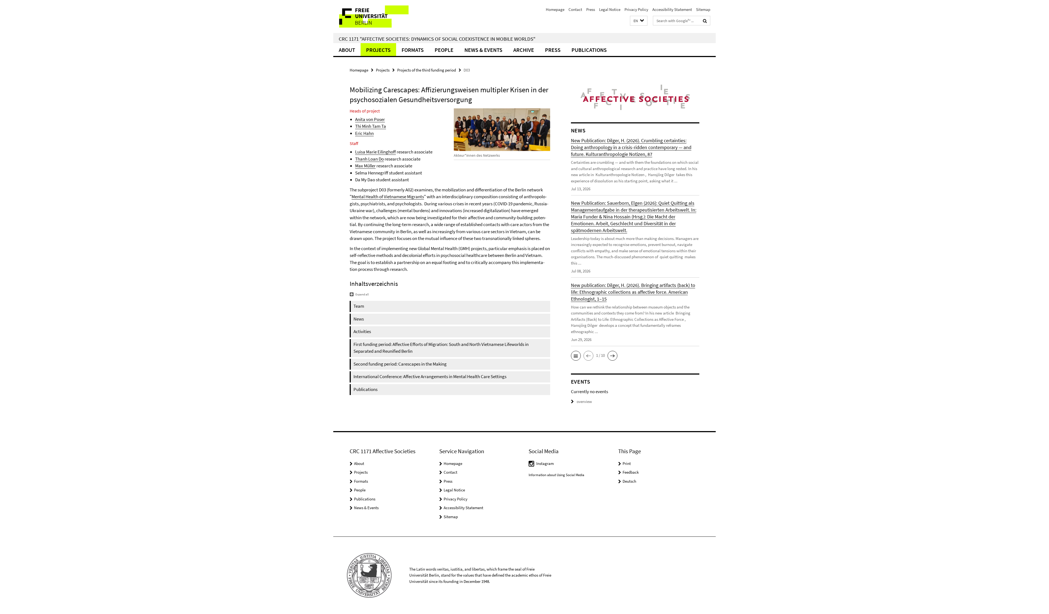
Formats (413, 49)
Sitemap (703, 9)
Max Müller (365, 166)
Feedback (631, 472)
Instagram (545, 463)
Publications (589, 49)
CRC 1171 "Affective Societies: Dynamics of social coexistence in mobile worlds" (437, 38)
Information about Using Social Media (556, 475)
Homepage (555, 9)
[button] (638, 21)
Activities (362, 331)
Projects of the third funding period (426, 70)
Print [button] (627, 463)
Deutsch (629, 481)
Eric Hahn (364, 133)
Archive (523, 49)
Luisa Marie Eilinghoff (375, 152)
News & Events (483, 49)
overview (584, 401)
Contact (575, 9)
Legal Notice (609, 9)
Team (358, 306)
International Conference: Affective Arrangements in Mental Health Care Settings (429, 376)
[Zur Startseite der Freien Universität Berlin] (379, 16)
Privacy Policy (636, 9)
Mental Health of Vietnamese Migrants (388, 197)
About (347, 49)
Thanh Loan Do (369, 159)
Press (590, 9)
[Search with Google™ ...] (705, 20)
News (358, 319)
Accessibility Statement (672, 9)
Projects (378, 49)
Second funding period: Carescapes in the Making (400, 364)
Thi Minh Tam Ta (370, 126)
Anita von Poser (370, 119)
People (444, 49)
